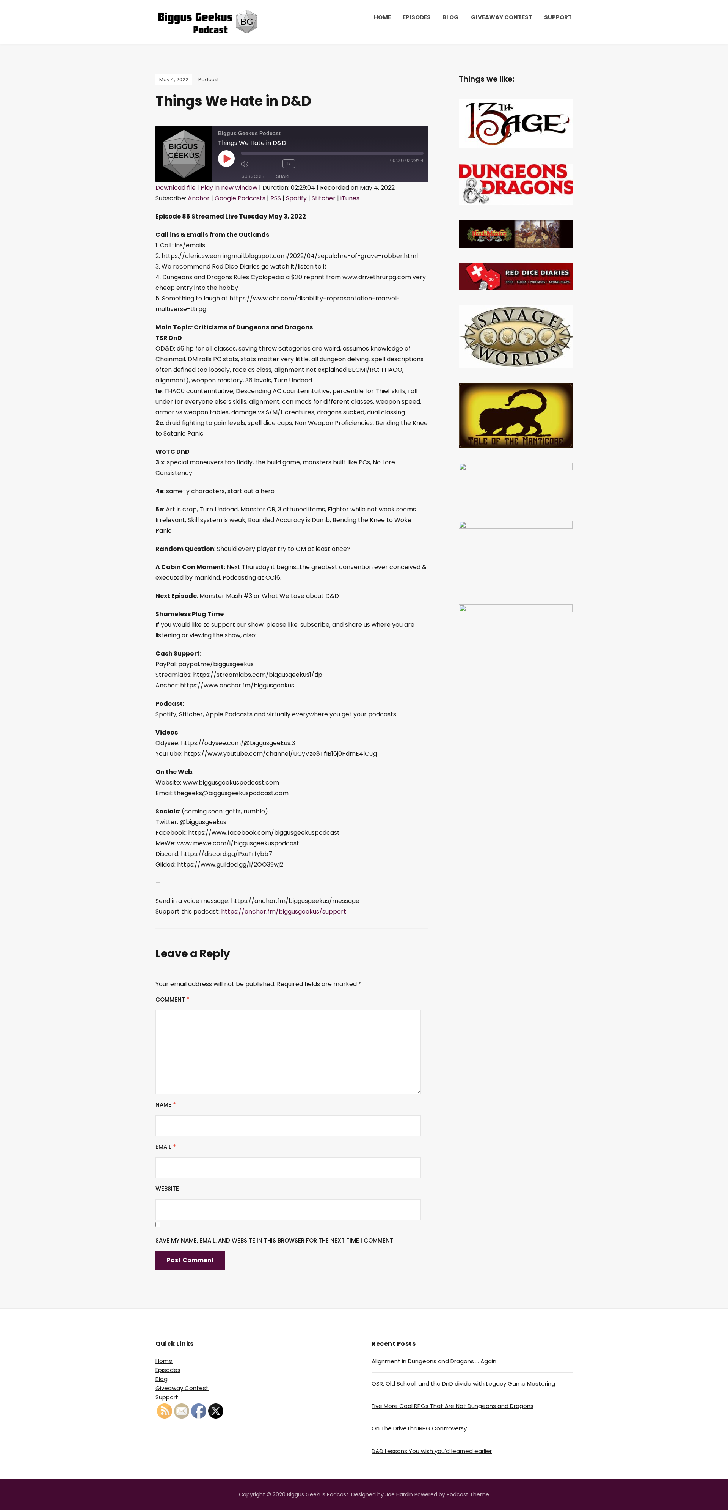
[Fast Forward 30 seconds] (310, 164)
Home (382, 17)
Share (283, 176)
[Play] (226, 158)
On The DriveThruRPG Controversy (419, 1428)
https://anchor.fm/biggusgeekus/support (283, 911)
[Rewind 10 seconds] (273, 164)
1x (289, 163)
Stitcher (324, 198)
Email (165, 1147)
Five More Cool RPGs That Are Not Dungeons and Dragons (452, 1406)
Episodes (417, 17)
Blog (450, 17)
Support (558, 17)
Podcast (208, 79)
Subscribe (254, 176)
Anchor (199, 198)
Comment (172, 1000)
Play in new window (229, 187)
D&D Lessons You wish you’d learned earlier (432, 1451)
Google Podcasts (240, 198)
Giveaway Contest (501, 17)
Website (167, 1188)
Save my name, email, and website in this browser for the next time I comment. (274, 1240)
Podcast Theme (468, 1494)
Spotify (296, 198)
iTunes (349, 198)
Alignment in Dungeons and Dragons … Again (434, 1361)
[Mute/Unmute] (252, 164)
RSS (275, 198)
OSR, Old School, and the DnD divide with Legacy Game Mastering (463, 1383)
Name (165, 1105)
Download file (175, 187)
